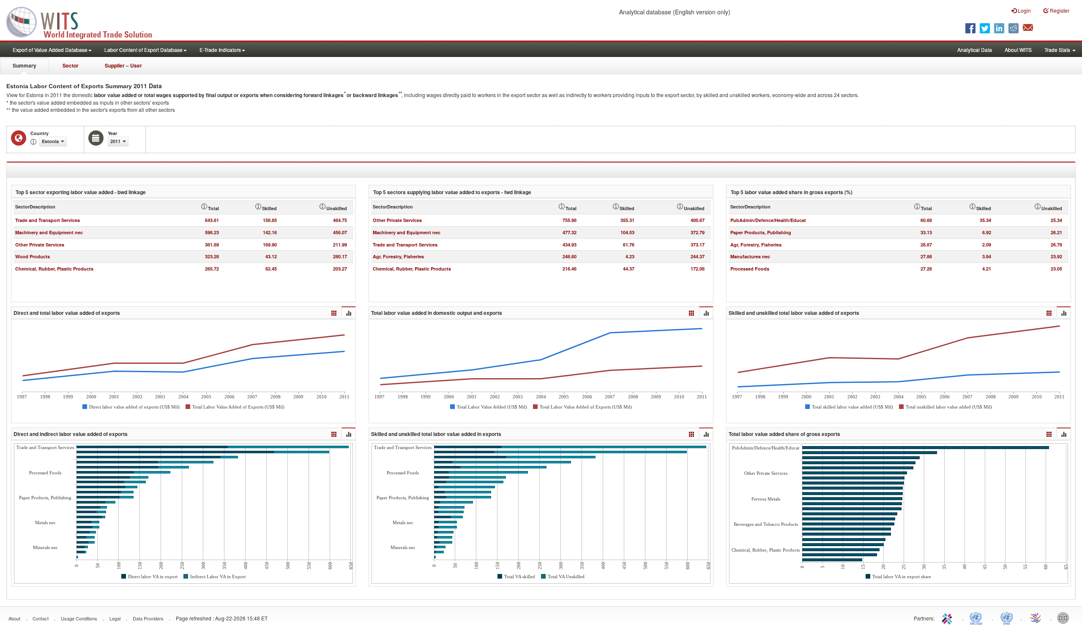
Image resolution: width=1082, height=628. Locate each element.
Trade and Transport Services (47, 220)
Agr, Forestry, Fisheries (398, 256)
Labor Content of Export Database (143, 49)
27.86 (926, 256)
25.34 (1056, 220)
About (14, 618)
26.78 (1056, 244)
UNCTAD (977, 617)
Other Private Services (39, 244)
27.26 (926, 268)
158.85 (270, 220)
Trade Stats (1057, 49)
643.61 (212, 220)
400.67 (698, 220)
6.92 (986, 232)
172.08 (698, 268)
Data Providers (148, 618)
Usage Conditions (79, 618)
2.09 (986, 244)
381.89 (212, 244)
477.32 (570, 232)
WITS (84, 21)
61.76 (628, 244)
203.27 (340, 268)
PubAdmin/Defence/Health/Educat (768, 220)
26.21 (1056, 232)
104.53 (627, 232)
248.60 (570, 256)
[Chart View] (348, 312)
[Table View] (334, 312)
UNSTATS (1006, 617)
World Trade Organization (1035, 617)
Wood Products (32, 256)
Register (1059, 10)
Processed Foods (749, 268)
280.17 (340, 256)
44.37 (628, 268)
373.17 (698, 244)
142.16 (270, 232)
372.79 (698, 232)
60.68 (926, 220)
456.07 (340, 232)
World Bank (1065, 617)
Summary (24, 65)
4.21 (986, 268)
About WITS (1018, 49)
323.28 (212, 256)
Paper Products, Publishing (760, 232)
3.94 (986, 256)
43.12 (271, 256)
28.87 (926, 244)
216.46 (570, 268)
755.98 (570, 220)
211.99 (340, 244)
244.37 (698, 256)
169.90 (270, 244)
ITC (948, 617)
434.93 (570, 244)
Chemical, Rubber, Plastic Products (54, 268)
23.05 (1056, 268)
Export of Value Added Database (50, 49)
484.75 (340, 220)
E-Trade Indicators (220, 49)
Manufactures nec (750, 256)
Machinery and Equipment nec (49, 232)
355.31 (627, 220)
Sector (71, 65)
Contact (41, 618)
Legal (114, 618)
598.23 (212, 232)
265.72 (212, 268)
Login (1023, 10)
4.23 (630, 256)
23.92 (1056, 256)
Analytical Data (974, 49)
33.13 (926, 232)
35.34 (985, 220)
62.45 (271, 268)
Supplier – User (123, 65)
